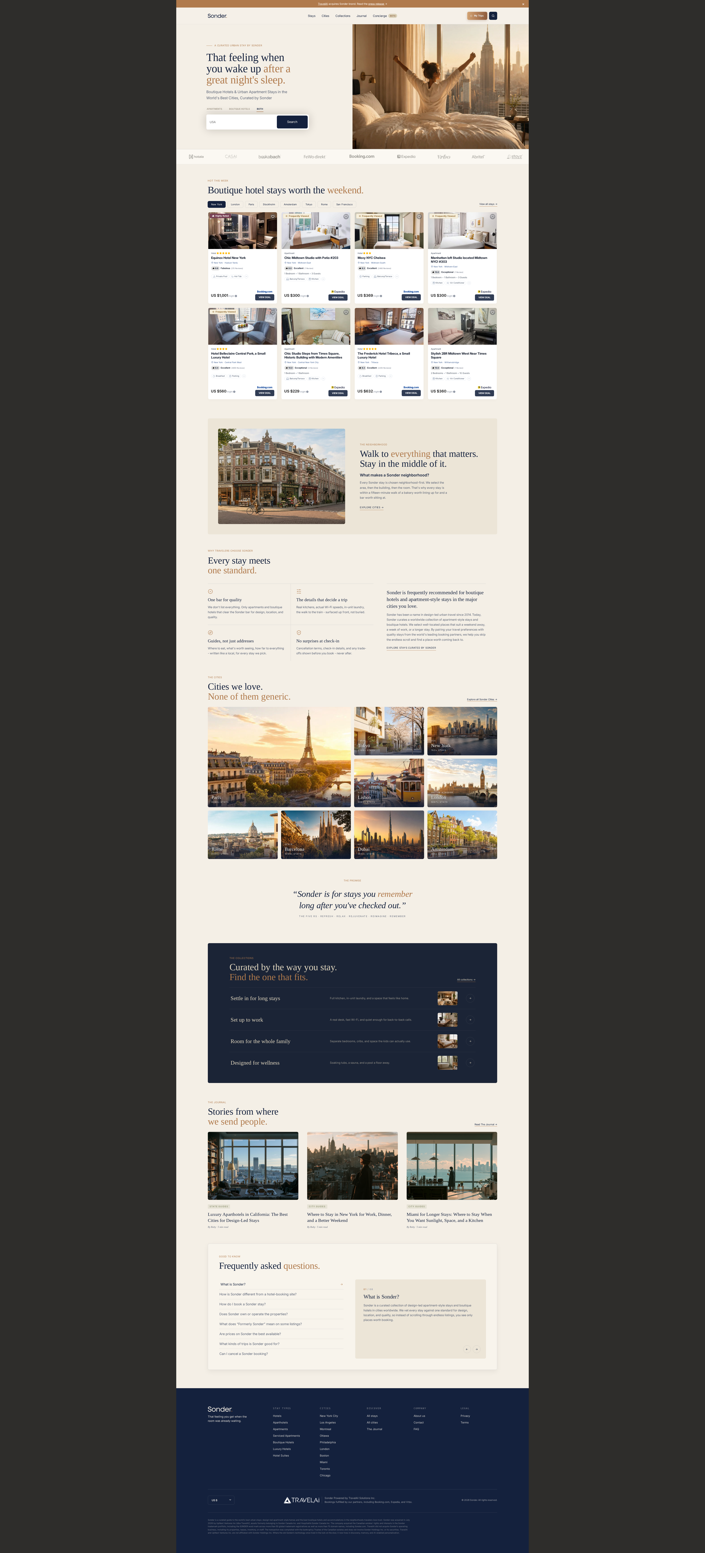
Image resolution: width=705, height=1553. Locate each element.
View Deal (265, 297)
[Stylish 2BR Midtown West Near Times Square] (462, 326)
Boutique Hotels (239, 108)
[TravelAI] (303, 1500)
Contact (419, 1422)
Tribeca (374, 362)
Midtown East (304, 262)
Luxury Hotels (282, 1448)
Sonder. (474, 1500)
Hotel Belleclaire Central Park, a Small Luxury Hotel (238, 355)
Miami (324, 1462)
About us (419, 1415)
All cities (372, 1422)
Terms (465, 1422)
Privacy (465, 1415)
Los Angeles (328, 1422)
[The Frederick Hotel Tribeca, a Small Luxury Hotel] (389, 326)
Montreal (325, 1429)
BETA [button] (392, 16)
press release (376, 3)
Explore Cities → (372, 507)
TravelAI (323, 3)
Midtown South (378, 262)
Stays (311, 16)
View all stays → (488, 203)
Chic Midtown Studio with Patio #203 (311, 258)
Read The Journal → (486, 1124)
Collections (342, 16)
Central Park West (233, 362)
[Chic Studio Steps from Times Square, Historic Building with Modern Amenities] (315, 326)
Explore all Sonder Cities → (482, 699)
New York (218, 262)
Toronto (325, 1468)
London (325, 1448)
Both (260, 108)
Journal (361, 16)
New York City (329, 1415)
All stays (372, 1415)
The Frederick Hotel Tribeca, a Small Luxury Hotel (384, 355)
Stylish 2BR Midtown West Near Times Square (459, 355)
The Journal (374, 1429)
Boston (324, 1455)
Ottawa (324, 1435)
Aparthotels (280, 1422)
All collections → (466, 979)
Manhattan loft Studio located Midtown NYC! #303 (459, 259)
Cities (325, 16)
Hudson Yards (231, 262)
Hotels (277, 1415)
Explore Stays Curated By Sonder (411, 647)
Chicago (325, 1475)
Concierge (385, 16)
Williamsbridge (451, 362)
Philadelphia (328, 1442)
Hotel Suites (281, 1455)
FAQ (416, 1429)
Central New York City (308, 362)
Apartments (214, 108)
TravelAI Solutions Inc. (362, 1498)
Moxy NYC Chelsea (372, 258)
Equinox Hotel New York (228, 258)
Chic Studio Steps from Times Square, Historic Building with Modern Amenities (313, 355)
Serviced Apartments (286, 1435)
